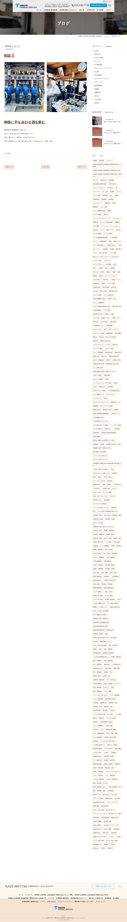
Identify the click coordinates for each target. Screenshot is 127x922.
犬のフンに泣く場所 (98, 810)
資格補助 (104, 199)
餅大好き (110, 481)
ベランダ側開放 (97, 737)
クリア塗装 (107, 310)
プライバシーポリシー (99, 188)
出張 (119, 245)
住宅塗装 (95, 230)
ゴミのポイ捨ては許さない (100, 456)
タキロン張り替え (98, 599)
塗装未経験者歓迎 (109, 588)
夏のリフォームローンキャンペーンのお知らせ (105, 257)
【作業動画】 (98, 85)
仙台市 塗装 (107, 538)
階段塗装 (101, 718)
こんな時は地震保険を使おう (101, 657)
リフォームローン (115, 226)
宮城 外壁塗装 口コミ (99, 787)
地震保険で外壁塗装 (108, 653)
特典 (112, 314)
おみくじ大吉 (96, 492)
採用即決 (112, 268)
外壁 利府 (113, 573)
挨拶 (94, 477)
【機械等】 (97, 92)
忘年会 (113, 844)
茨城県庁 (118, 249)
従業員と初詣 (106, 488)
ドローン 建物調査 (98, 557)
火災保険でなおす (98, 668)
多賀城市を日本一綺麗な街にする (102, 448)
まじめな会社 (104, 322)
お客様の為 (111, 791)
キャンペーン (96, 249)
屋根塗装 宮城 (116, 515)
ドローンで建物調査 (98, 303)
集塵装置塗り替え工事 (112, 364)
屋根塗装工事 (108, 352)
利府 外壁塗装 (113, 645)
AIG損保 (95, 642)
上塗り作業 (96, 584)
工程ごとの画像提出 (98, 360)
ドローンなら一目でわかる (100, 695)
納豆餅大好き (96, 485)
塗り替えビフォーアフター (111, 825)
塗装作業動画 (107, 561)
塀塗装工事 (118, 352)
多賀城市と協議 (97, 749)
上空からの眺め (97, 375)
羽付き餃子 (114, 508)
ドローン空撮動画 (98, 726)
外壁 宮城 (107, 515)
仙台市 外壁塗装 (98, 565)
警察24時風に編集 (111, 730)
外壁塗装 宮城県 (109, 756)
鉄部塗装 (95, 741)
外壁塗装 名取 (109, 768)
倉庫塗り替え (114, 818)
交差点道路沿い (97, 437)
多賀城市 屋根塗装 (98, 534)
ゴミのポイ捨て (108, 749)
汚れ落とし (111, 188)
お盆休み (101, 337)
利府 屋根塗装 (108, 661)
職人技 (95, 718)
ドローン (118, 192)
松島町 (103, 848)
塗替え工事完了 (97, 825)
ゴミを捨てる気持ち (113, 603)
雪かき (100, 477)
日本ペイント (110, 230)
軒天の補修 (108, 668)
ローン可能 (113, 253)
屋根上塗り (106, 833)
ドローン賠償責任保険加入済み (101, 306)
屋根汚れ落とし (112, 245)
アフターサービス (98, 345)
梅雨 (114, 272)
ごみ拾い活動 (108, 726)
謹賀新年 (114, 473)
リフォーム (105, 226)
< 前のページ (9, 167)
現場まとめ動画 (108, 764)
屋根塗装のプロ (97, 844)
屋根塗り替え (96, 833)
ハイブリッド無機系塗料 (99, 241)
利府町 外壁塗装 (116, 546)
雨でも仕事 (103, 291)
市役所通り (96, 433)
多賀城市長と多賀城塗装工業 (101, 622)
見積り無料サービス (105, 642)
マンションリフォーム (111, 276)
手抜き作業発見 (97, 684)
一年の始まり (96, 488)
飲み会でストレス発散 (99, 391)
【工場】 (97, 72)
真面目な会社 (108, 798)
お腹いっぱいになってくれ (100, 496)
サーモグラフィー (98, 203)
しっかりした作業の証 (111, 345)
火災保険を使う (116, 664)
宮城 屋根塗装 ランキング (101, 687)
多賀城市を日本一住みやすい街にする (103, 527)
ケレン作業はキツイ (98, 394)
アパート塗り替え (111, 680)
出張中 (102, 272)
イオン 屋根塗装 (110, 775)
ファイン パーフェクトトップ (101, 218)
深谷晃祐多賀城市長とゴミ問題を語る (103, 630)
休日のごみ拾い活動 (111, 733)
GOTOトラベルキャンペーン (100, 402)
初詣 (104, 485)
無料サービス (96, 795)
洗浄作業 (113, 287)
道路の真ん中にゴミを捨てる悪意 (102, 829)
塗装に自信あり (97, 580)
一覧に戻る (45, 167)
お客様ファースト (116, 280)
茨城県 (112, 249)
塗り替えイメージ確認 (115, 814)
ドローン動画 (106, 554)
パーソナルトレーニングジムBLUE (102, 383)
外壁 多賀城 (108, 550)
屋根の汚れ (96, 356)
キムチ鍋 (112, 496)
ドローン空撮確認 (98, 352)
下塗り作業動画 (110, 557)
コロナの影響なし (98, 592)
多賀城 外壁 (96, 676)
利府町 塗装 (117, 538)
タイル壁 (110, 714)
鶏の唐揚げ (107, 500)
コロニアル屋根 (109, 349)
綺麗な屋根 (107, 375)
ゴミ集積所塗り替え (98, 417)
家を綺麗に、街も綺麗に (99, 452)
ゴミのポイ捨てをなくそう (100, 460)
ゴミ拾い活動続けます (99, 603)
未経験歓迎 (96, 199)
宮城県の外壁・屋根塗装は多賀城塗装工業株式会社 (59, 918)
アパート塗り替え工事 (99, 714)
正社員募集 (118, 333)
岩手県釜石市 (105, 806)
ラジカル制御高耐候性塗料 (100, 238)
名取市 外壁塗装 (98, 768)
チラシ (95, 253)
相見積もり (108, 429)
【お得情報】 (98, 75)
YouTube (96, 51)
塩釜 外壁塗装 (108, 649)
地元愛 (102, 444)
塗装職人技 (103, 703)
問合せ (106, 398)
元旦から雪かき (108, 477)
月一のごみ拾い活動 (98, 841)
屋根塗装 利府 (113, 703)
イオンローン (107, 260)
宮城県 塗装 (110, 534)
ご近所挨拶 (117, 429)
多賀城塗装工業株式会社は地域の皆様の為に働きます (107, 464)
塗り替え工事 (107, 821)
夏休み (95, 337)
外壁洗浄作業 (96, 710)
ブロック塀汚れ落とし (99, 245)
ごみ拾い (106, 753)
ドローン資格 (96, 195)
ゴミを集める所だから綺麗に (101, 425)
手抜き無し (106, 280)
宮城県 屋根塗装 (109, 531)
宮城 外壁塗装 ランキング (112, 684)
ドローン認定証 (97, 295)
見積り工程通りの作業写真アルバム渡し (104, 440)
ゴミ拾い (111, 837)
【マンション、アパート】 (103, 68)
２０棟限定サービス (98, 326)
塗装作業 (112, 760)
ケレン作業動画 (104, 546)
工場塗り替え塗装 (98, 596)
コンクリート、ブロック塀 (100, 192)
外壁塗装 (101, 161)
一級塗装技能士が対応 (106, 722)
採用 (115, 264)
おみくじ (114, 488)
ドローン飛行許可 (109, 295)
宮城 (112, 687)
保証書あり (107, 577)
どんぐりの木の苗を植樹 (99, 645)
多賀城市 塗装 (97, 538)
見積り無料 (109, 326)
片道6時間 (110, 387)
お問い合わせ (112, 184)
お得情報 (105, 249)
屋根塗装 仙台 (108, 707)
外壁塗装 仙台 (97, 707)
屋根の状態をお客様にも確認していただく (104, 372)
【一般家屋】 (98, 65)
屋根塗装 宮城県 (98, 634)
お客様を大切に (116, 360)
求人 (111, 195)
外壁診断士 (117, 829)
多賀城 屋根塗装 (116, 657)
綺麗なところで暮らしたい (100, 607)
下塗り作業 (117, 542)
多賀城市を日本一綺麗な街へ (101, 619)
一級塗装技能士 (97, 310)
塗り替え (118, 230)
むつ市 (95, 387)
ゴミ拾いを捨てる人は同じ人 (101, 469)
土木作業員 (96, 226)
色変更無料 (96, 818)
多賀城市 (111, 199)
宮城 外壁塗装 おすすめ (100, 783)
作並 (105, 329)
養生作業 (105, 710)
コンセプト (109, 161)
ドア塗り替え (96, 280)
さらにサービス (97, 329)
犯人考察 (117, 798)
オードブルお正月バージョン (101, 508)
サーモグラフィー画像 (106, 406)
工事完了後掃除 (97, 821)
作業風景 (117, 764)
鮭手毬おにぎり (97, 500)
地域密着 (95, 444)
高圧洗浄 (110, 848)
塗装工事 (95, 322)
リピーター (97, 61)
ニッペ (102, 230)
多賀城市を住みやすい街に (113, 444)
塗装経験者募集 (97, 588)
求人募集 (108, 264)
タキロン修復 (108, 596)
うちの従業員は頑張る (114, 391)
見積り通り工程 (116, 306)
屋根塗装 (105, 195)
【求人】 (97, 96)
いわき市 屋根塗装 (111, 779)
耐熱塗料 (95, 207)
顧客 (110, 241)
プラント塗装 (111, 283)
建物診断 (107, 203)
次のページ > (82, 167)
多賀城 (106, 672)
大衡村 (106, 760)
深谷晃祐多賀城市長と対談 (100, 626)
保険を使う (107, 664)
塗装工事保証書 (97, 577)
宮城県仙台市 (96, 287)
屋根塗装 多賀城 (110, 519)
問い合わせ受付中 (111, 337)
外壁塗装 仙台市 (110, 565)
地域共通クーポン (116, 402)
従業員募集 (109, 333)
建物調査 (114, 554)
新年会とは (96, 848)
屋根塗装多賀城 (97, 764)
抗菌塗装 (113, 753)
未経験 (101, 268)
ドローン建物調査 (115, 695)
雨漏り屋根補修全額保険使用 (101, 414)
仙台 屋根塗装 (97, 664)
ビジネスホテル (110, 394)
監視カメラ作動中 (112, 745)
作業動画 (95, 546)
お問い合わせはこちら (98, 5)
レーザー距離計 (97, 215)
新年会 (109, 485)
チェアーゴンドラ (112, 802)
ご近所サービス (115, 414)
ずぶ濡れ (95, 291)
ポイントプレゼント (98, 264)
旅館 (119, 272)
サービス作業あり (98, 429)
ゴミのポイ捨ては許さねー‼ (107, 741)
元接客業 (117, 222)
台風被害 (116, 410)
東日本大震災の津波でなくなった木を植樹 (104, 638)
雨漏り (114, 203)
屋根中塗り (114, 833)
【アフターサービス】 (101, 79)
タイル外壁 (118, 714)
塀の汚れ (104, 356)
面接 (106, 268)
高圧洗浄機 (106, 287)
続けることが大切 (98, 523)
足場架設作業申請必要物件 (109, 433)
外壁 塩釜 (105, 573)
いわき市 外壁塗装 (98, 779)
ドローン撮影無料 (98, 699)
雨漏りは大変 (96, 410)
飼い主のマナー (110, 810)
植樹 (106, 634)
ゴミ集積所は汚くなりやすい (101, 421)
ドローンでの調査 (98, 379)
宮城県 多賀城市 (98, 550)
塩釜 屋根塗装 (97, 661)
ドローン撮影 (107, 691)
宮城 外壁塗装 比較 (99, 791)
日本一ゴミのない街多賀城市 (101, 611)
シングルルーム (97, 398)
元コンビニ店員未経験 (106, 222)
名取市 (103, 283)
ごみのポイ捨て (97, 753)
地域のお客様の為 (115, 607)
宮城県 (95, 161)
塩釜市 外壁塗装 (98, 569)
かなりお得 (96, 318)
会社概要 (111, 180)
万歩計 (119, 599)
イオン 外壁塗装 (98, 775)
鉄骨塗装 (95, 722)
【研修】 (97, 89)
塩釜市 (95, 649)
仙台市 (101, 276)
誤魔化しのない (106, 318)
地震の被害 (117, 668)
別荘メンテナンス (113, 329)
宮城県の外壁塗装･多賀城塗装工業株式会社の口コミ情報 (107, 165)
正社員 (116, 195)
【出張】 (97, 103)
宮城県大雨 (96, 283)
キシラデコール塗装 (98, 333)
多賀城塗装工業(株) (110, 699)
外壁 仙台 (96, 573)
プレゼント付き (97, 260)
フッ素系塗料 (113, 238)
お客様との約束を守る (110, 580)
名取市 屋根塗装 (98, 772)
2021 (112, 469)
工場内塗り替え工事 (98, 364)
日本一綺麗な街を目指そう (100, 615)
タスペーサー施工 (98, 349)
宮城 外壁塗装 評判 (115, 787)
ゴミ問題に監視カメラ (99, 745)
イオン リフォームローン (112, 772)
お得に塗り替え (103, 253)
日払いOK (95, 272)
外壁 (111, 672)
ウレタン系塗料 (97, 234)
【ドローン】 (98, 82)
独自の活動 (118, 749)
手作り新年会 (117, 485)
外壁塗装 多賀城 (98, 519)
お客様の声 (103, 180)
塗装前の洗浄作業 (113, 356)
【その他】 (7, 153)
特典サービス (116, 318)
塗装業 (95, 276)
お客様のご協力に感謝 (110, 737)
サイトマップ (100, 901)
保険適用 (95, 406)
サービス (95, 180)
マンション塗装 (107, 492)
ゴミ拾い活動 (98, 58)
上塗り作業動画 (97, 561)
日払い (95, 268)
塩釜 (100, 649)
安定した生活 (108, 592)
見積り (107, 314)
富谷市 (108, 360)
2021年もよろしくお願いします (101, 473)
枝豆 (94, 511)
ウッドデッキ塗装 (116, 425)
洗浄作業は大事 (113, 291)
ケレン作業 (108, 542)
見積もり (106, 215)
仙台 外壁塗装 (97, 672)
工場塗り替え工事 (98, 542)
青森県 (116, 383)
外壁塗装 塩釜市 (110, 569)
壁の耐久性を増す (98, 314)
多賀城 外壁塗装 (110, 599)
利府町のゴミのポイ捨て (99, 837)
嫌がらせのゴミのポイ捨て (110, 795)
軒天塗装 (95, 703)
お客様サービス (112, 299)
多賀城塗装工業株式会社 (99, 184)
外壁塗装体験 (105, 818)
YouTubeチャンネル (98, 730)
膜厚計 (109, 211)
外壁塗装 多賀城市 (107, 584)
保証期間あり (116, 577)
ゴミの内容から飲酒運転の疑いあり (107, 511)
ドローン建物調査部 (98, 733)
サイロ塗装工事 (97, 760)
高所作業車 (96, 806)
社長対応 (95, 341)
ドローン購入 (104, 207)
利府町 (107, 379)
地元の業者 (113, 322)
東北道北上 (102, 387)
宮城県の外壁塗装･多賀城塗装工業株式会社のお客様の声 (107, 175)
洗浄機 (112, 192)
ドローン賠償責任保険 (99, 211)
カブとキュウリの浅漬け (99, 504)
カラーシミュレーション (99, 814)
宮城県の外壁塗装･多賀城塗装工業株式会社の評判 (106, 170)
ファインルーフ (116, 218)
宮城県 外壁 (106, 676)
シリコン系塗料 (108, 234)
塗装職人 (106, 844)
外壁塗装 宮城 (97, 515)
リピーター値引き (111, 718)
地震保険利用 (96, 653)
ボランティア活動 (98, 798)
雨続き (108, 272)
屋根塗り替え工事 (105, 341)
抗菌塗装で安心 (97, 756)
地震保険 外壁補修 (98, 680)
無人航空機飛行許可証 (99, 299)
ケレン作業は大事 (98, 368)
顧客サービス (117, 241)
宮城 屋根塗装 (97, 691)
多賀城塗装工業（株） (99, 802)
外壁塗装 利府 (97, 531)
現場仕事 (95, 222)
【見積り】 (97, 54)
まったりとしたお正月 (99, 481)
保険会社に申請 (107, 410)
